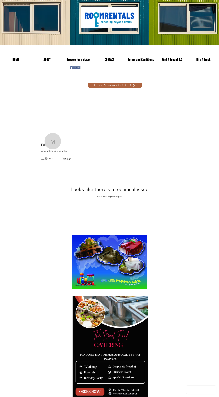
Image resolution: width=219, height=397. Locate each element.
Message (154, 147)
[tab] (49, 158)
